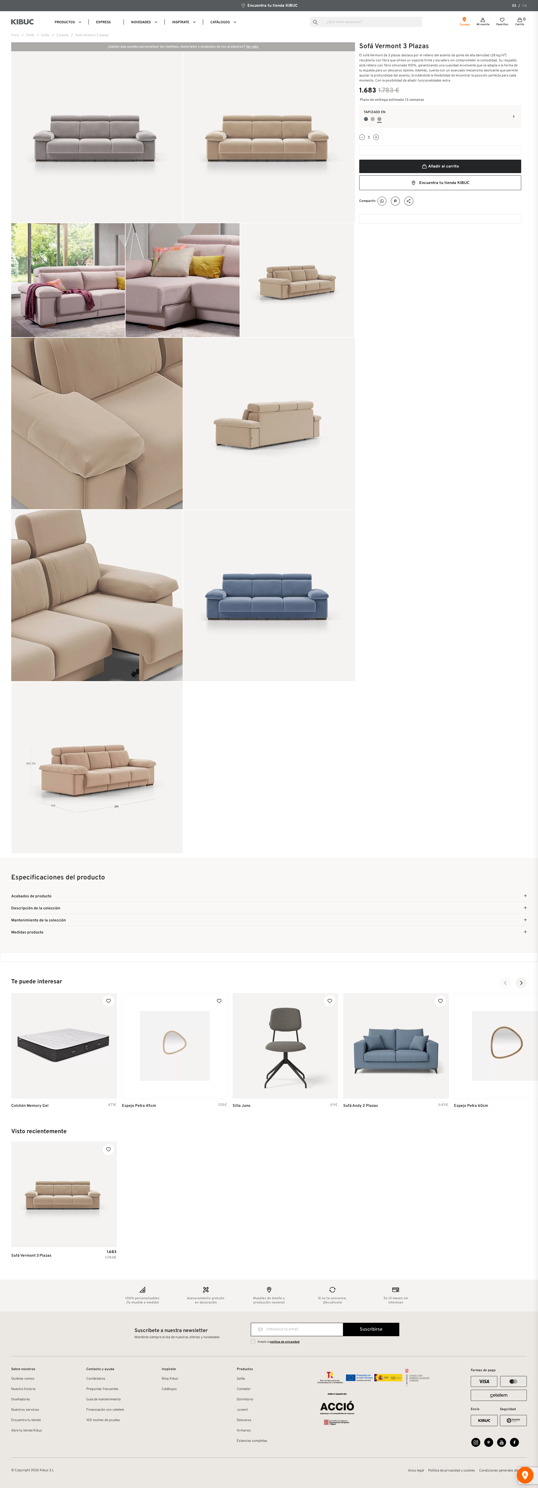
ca (524, 6)
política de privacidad (285, 1342)
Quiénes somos (22, 1379)
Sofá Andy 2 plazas (360, 1105)
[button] (505, 983)
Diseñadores (20, 1399)
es (514, 6)
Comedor (244, 1389)
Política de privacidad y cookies (451, 1470)
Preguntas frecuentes (102, 1389)
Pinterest (395, 201)
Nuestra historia (23, 1389)
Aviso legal (416, 1470)
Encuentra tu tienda (26, 1420)
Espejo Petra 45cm (139, 1105)
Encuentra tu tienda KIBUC (272, 5)
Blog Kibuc (170, 1379)
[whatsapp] (382, 201)
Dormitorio (245, 1399)
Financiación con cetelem (105, 1410)
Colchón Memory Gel (29, 1105)
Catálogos (169, 1389)
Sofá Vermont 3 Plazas (31, 1255)
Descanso (244, 1420)
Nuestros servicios (25, 1410)
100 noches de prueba (103, 1420)
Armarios (244, 1430)
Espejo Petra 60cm (471, 1105)
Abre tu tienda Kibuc (26, 1430)
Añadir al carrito (443, 166)
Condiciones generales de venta (503, 1470)
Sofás (241, 1379)
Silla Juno (242, 1105)
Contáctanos (95, 1379)
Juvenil (242, 1410)
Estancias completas (252, 1441)
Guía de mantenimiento (103, 1399)
